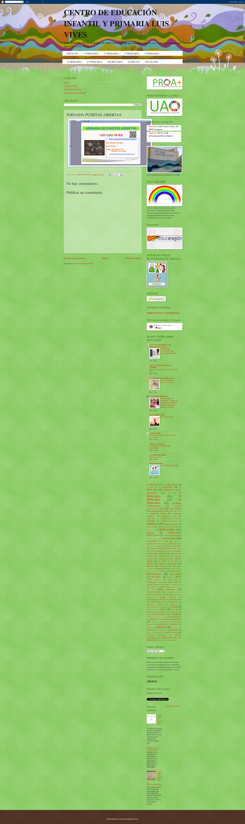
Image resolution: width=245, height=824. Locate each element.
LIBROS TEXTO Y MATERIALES (163, 312)
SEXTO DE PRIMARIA (154, 633)
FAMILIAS (134, 62)
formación (159, 568)
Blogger (135, 819)
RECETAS (150, 628)
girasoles (176, 569)
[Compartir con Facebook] (121, 175)
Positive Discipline (156, 463)
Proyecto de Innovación (171, 619)
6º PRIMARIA (94, 62)
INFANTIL (72, 53)
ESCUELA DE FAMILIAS (156, 563)
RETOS (161, 627)
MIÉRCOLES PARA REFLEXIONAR (164, 602)
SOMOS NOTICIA (71, 86)
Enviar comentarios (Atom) (83, 263)
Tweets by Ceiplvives (173, 706)
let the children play (156, 414)
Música (165, 607)
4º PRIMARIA (152, 53)
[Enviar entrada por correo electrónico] (109, 174)
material (149, 594)
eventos (174, 563)
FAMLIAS (162, 566)
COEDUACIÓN (165, 529)
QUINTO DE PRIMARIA (167, 624)
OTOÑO (149, 617)
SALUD (150, 630)
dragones (168, 551)
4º (169, 493)
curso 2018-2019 (160, 548)
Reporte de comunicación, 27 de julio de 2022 (163, 370)
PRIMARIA (154, 619)
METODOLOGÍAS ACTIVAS (157, 599)
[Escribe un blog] (116, 175)
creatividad (151, 541)
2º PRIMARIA (111, 53)
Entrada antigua (134, 258)
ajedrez (171, 511)
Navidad (173, 606)
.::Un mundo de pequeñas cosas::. (162, 378)
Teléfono (152, 133)
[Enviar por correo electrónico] (114, 175)
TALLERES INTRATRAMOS (157, 635)
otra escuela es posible (160, 617)
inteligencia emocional (157, 582)
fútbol (169, 569)
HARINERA (175, 571)
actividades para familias (170, 508)
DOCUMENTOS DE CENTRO (75, 93)
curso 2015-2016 (163, 546)
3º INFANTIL (168, 489)
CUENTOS (170, 544)
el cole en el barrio (162, 558)
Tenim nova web (155, 457)
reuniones (175, 628)
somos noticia (171, 632)
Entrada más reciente (74, 258)
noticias (163, 609)
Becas (175, 521)
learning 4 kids (155, 433)
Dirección (153, 126)
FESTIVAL (172, 566)
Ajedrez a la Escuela (157, 444)
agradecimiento (157, 511)
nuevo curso (175, 609)
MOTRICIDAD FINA (153, 607)
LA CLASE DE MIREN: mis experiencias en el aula (160, 346)
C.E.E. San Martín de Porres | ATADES (160, 366)
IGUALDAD (151, 62)
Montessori (173, 604)
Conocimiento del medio (171, 535)
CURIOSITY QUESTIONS (170, 465)
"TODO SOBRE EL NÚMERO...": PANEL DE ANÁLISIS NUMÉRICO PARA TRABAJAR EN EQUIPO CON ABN (169, 402)
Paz (171, 616)
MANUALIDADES (154, 592)
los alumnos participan (163, 589)
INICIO (66, 82)
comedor (150, 532)
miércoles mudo (175, 599)
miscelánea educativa (155, 604)
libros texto (177, 587)
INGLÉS (169, 577)
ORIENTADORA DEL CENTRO (166, 614)
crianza (165, 541)
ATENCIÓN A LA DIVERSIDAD (159, 519)
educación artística (157, 553)
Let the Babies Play (167, 417)
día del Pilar (158, 551)
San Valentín (160, 630)
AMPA (179, 511)
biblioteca (152, 524)
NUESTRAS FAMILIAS (73, 89)
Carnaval (149, 530)
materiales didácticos (168, 597)
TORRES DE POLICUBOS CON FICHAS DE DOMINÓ (168, 351)
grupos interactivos (152, 571)
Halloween (164, 571)
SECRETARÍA (115, 62)
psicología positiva (159, 622)
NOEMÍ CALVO (152, 609)
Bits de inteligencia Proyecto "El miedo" (167, 381)
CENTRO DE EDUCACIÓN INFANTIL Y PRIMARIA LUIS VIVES (116, 23)
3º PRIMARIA (131, 53)
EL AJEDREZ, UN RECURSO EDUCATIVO (159, 447)
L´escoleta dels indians (157, 455)
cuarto (176, 541)
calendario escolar (163, 527)
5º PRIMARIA (74, 62)
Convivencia (168, 538)
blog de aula (151, 527)
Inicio (105, 258)
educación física (165, 556)
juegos (149, 587)
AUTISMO (164, 521)
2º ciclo (150, 487)
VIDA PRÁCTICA (163, 640)
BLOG (177, 524)
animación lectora (158, 513)
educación (177, 551)
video (172, 640)
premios (178, 616)
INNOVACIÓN (172, 580)
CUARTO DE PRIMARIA (155, 544)
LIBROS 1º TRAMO (166, 587)
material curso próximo (164, 594)
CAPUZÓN (175, 527)
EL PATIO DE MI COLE (168, 561)
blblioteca (167, 524)
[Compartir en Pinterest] (123, 175)
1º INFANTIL (153, 484)
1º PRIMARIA (91, 53)
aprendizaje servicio (169, 516)
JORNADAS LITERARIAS (170, 585)
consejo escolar (152, 539)
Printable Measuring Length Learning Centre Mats (162, 436)
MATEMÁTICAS (172, 592)
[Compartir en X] (119, 175)
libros (155, 587)
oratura (166, 612)
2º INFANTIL (165, 487)
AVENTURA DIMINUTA (159, 396)
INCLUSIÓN (175, 574)
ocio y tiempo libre (153, 612)
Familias (150, 566)
